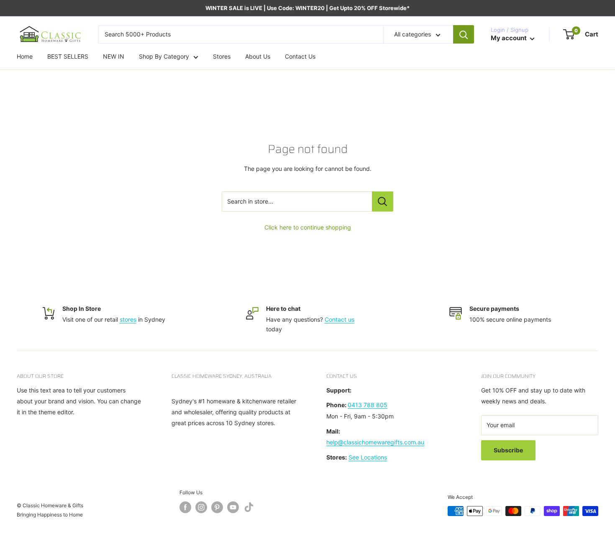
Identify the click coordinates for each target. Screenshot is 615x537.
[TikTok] (249, 508)
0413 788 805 (367, 404)
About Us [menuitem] (257, 56)
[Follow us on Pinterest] (217, 507)
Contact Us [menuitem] (300, 56)
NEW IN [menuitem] (113, 56)
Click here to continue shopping (307, 227)
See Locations (367, 457)
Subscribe (508, 450)
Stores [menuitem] (222, 56)
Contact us (339, 319)
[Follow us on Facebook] (185, 507)
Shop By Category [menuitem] (164, 56)
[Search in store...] (382, 201)
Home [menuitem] (25, 56)
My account (509, 38)
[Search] (463, 34)
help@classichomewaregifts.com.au (375, 442)
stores (128, 319)
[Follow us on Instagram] (201, 507)
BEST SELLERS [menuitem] (67, 56)
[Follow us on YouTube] (233, 507)
